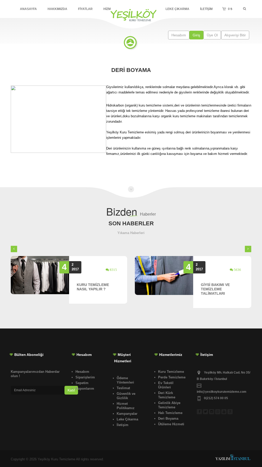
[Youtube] (224, 409)
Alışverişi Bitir (235, 35)
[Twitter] (206, 409)
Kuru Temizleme (171, 372)
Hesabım (178, 35)
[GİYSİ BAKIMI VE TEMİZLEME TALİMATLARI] (164, 275)
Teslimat (123, 388)
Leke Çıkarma (177, 9)
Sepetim (82, 383)
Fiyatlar (85, 9)
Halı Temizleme (170, 413)
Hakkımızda (57, 9)
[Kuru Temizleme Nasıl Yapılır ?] (40, 275)
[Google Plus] (230, 409)
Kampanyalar (127, 414)
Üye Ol (212, 35)
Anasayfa (28, 9)
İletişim (206, 9)
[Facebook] (200, 409)
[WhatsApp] (218, 409)
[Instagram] (212, 409)
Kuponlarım (84, 388)
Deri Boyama (168, 418)
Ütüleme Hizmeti (171, 424)
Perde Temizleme (171, 377)
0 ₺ (228, 6)
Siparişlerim (85, 377)
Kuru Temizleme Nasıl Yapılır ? (93, 287)
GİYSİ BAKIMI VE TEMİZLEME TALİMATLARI (215, 289)
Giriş (196, 35)
